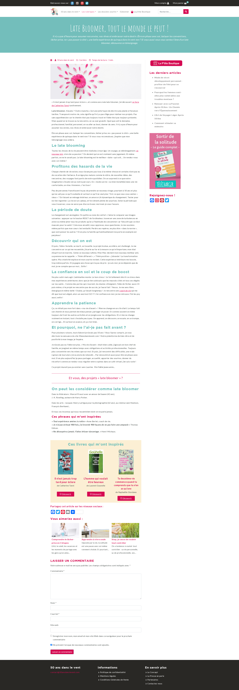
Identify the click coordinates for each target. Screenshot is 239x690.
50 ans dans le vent (69, 11)
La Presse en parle (155, 676)
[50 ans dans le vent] (54, 11)
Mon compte (161, 3)
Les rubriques (88, 11)
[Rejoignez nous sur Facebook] (72, 3)
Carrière (83, 60)
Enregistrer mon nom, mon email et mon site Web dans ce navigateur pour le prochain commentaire (92, 638)
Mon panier (180, 3)
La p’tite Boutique (141, 11)
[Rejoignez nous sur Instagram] (77, 3)
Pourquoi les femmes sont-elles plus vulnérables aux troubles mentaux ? (168, 95)
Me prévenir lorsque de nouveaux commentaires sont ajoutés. (81, 645)
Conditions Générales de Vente (114, 679)
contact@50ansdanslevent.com (65, 672)
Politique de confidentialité (113, 672)
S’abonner (124, 11)
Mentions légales (108, 676)
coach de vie (125, 290)
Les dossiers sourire (107, 11)
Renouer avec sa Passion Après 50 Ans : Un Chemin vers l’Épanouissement (167, 107)
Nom (53, 603)
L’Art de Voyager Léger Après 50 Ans (169, 117)
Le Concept (152, 672)
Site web (54, 625)
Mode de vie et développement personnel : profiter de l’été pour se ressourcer (168, 82)
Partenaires (152, 679)
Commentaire (57, 571)
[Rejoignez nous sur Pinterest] (82, 3)
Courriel (55, 614)
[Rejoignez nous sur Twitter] (87, 3)
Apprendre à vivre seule (94, 539)
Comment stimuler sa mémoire (165, 125)
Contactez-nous (154, 683)
